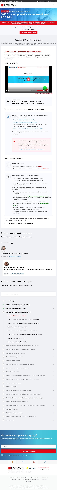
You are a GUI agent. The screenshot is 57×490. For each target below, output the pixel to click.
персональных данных (25, 455)
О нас (2, 1)
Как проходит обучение (27, 27)
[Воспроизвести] (6, 90)
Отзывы (39, 27)
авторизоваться (28, 237)
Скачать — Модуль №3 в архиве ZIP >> (24, 120)
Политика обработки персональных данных (19, 477)
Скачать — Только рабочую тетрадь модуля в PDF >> (28, 128)
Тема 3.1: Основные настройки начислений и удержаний (23, 319)
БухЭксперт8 (19, 1)
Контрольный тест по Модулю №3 (16, 342)
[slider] (19, 90)
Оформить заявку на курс (28, 32)
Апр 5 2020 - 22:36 (8, 273)
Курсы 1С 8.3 (4, 43)
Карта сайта (44, 479)
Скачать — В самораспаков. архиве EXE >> (25, 122)
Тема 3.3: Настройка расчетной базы (17, 327)
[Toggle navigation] (54, 5)
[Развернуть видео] (50, 90)
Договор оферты (34, 477)
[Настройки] (45, 90)
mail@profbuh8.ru (44, 469)
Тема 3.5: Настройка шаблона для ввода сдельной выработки (24, 334)
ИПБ (14, 1)
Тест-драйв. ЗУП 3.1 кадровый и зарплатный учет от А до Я (23, 43)
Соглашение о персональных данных (31, 479)
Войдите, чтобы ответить (15, 256)
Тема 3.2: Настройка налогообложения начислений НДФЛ (23, 323)
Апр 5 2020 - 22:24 (5, 256)
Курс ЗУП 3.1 (41, 23)
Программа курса (30, 29)
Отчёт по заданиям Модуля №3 (16, 338)
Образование (44, 477)
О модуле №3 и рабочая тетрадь (16, 315)
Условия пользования (15, 479)
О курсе (15, 27)
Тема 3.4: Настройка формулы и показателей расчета (22, 330)
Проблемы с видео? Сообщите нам (43, 93)
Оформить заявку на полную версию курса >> (32, 149)
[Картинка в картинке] (48, 90)
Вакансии (28, 481)
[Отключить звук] (35, 90)
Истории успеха (8, 1)
